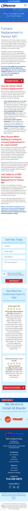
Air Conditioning (14, 454)
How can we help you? (10, 262)
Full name (7, 246)
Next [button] (27, 419)
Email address (8, 257)
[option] (14, 419)
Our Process (14, 468)
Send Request (14, 281)
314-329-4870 (8, 206)
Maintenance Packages (14, 472)
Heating (14, 457)
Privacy (13, 498)
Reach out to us (5, 171)
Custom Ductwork (14, 461)
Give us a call (16, 71)
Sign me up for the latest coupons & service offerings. (16, 274)
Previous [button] (1, 419)
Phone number (8, 251)
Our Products (14, 470)
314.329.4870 (14, 1)
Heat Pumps (14, 459)
